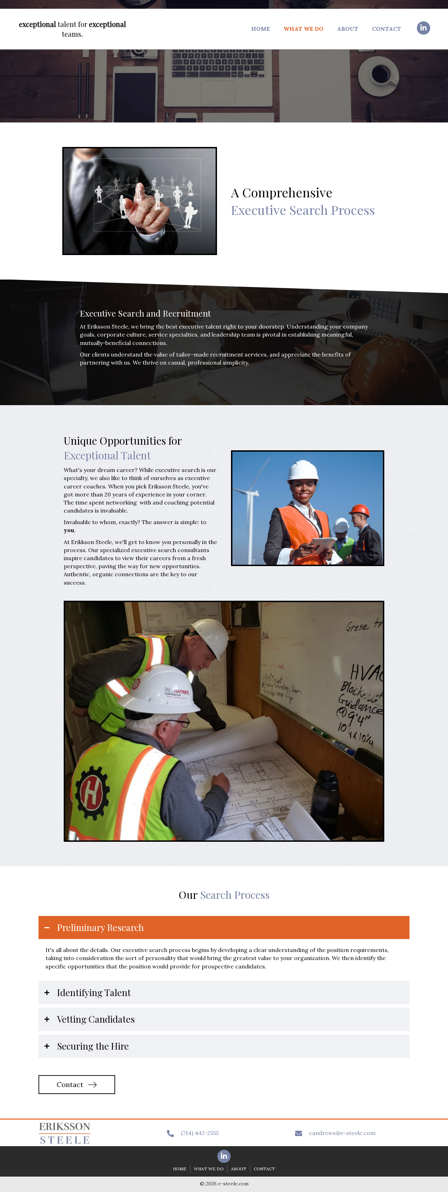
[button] (423, 28)
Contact (264, 1168)
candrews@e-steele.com (342, 1132)
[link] (260, 28)
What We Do (209, 1168)
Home (180, 1168)
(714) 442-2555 (200, 1132)
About (238, 1168)
